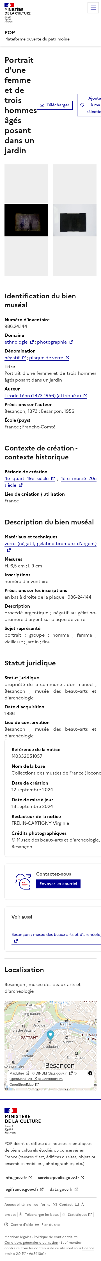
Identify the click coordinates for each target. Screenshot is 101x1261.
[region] (50, 1045)
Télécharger (58, 105)
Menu (93, 7)
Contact (66, 1204)
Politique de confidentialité (56, 1237)
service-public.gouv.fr (58, 1178)
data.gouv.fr (61, 1189)
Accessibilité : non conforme (27, 1204)
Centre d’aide (22, 1224)
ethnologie (15, 342)
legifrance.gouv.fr (21, 1189)
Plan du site (51, 1224)
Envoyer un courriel (58, 884)
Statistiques (77, 1214)
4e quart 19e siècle (26, 478)
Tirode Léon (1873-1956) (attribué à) (42, 395)
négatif (12, 357)
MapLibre (17, 1073)
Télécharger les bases (42, 1214)
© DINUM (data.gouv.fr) (50, 1073)
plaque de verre (46, 357)
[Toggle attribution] (90, 1073)
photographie (52, 342)
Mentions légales (17, 1237)
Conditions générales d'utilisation (31, 1242)
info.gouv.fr (15, 1178)
